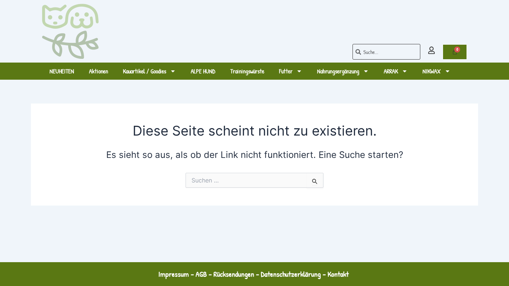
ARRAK (391, 71)
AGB (201, 274)
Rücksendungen (234, 274)
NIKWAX (432, 71)
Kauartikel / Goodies (144, 71)
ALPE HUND (203, 71)
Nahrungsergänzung (338, 71)
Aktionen (98, 71)
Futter (286, 71)
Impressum (173, 274)
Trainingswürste (247, 71)
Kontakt (339, 274)
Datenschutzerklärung (291, 274)
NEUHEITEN (62, 71)
